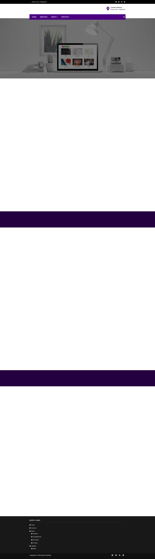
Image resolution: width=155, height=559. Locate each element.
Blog (34, 548)
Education (36, 540)
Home (34, 17)
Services (43, 17)
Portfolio (35, 533)
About (53, 17)
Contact (35, 543)
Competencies (37, 536)
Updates (64, 17)
